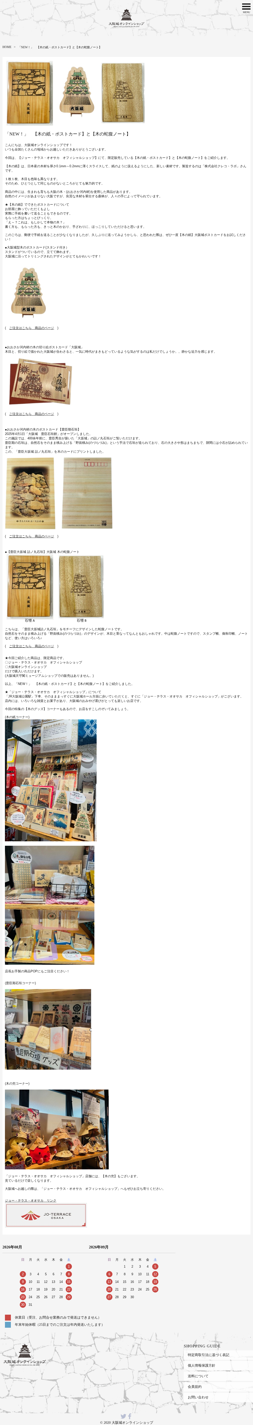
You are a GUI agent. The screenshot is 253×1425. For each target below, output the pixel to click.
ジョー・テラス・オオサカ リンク (30, 1200)
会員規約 (195, 1387)
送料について (198, 1376)
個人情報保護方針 (201, 1365)
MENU (246, 12)
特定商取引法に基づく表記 (208, 1355)
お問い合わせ (198, 1397)
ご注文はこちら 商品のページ (31, 328)
